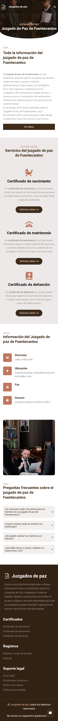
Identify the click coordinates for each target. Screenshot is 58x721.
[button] (29, 127)
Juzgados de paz (18, 6)
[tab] (29, 512)
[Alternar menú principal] (55, 7)
